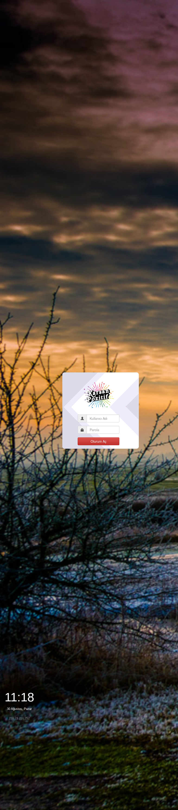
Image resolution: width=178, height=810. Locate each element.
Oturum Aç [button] (98, 441)
